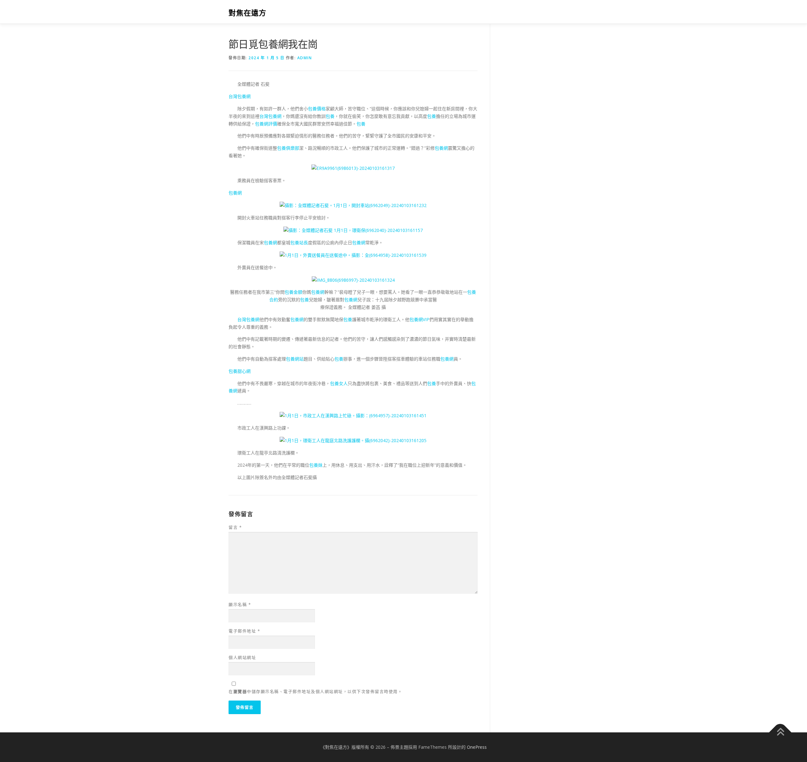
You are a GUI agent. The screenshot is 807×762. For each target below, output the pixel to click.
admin (304, 58)
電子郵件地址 (244, 631)
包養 (330, 116)
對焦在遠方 (247, 13)
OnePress (477, 747)
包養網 (441, 148)
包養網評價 (266, 124)
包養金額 (293, 292)
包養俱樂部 (288, 148)
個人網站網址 (242, 657)
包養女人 (339, 383)
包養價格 (317, 109)
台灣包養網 (240, 96)
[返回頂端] (780, 732)
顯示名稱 (240, 604)
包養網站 (295, 359)
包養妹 (315, 465)
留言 (235, 527)
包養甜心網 (240, 371)
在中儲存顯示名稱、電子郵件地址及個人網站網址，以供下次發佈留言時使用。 (315, 691)
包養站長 (299, 242)
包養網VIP (419, 319)
